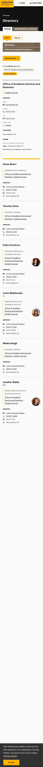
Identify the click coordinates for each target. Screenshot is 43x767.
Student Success (11, 93)
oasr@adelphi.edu (12, 104)
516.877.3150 (10, 111)
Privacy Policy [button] (10, 756)
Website (8, 125)
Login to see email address (15, 186)
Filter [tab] (7, 38)
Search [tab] (17, 38)
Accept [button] (11, 762)
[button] (21, 3)
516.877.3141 (10, 118)
